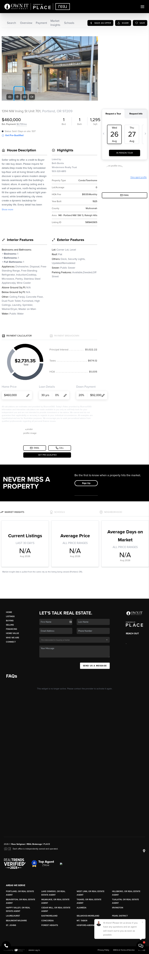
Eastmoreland (49, 916)
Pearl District (120, 916)
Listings (10, 616)
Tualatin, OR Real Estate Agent (125, 901)
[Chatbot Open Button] (141, 946)
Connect (11, 642)
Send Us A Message (95, 665)
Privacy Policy (103, 950)
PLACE (47, 844)
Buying (10, 620)
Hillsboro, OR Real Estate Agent (126, 893)
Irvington (117, 907)
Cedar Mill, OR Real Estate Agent (55, 909)
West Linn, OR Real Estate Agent (90, 893)
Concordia (47, 920)
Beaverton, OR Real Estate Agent (20, 901)
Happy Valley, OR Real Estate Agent (18, 909)
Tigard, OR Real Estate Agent (89, 901)
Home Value (12, 633)
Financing (11, 629)
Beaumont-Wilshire (16, 920)
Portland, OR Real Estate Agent (20, 893)
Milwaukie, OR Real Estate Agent (55, 901)
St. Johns (11, 925)
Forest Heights (49, 925)
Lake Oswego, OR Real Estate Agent (53, 893)
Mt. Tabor (82, 920)
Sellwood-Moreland (88, 916)
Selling (10, 625)
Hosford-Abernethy (88, 925)
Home (9, 612)
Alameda (81, 907)
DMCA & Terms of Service (124, 950)
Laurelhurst (13, 916)
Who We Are (12, 637)
